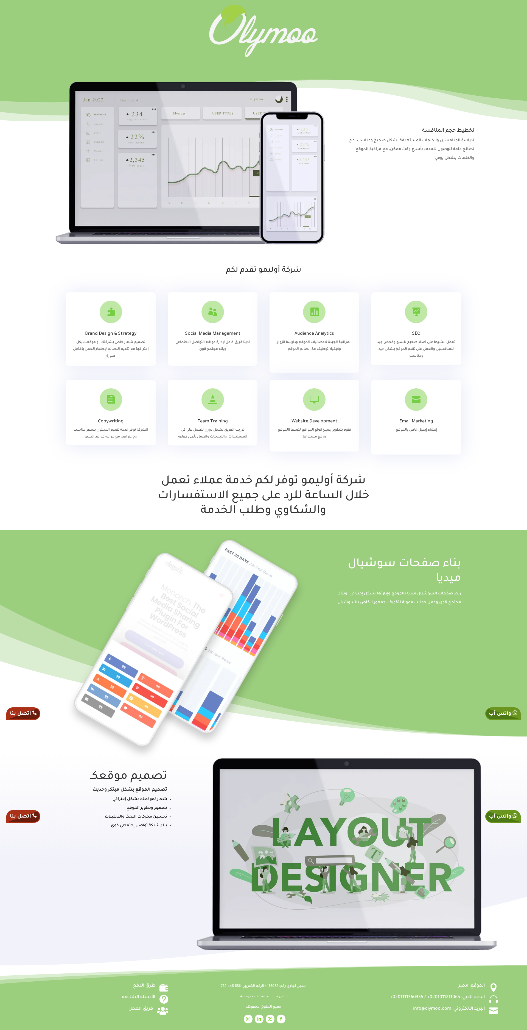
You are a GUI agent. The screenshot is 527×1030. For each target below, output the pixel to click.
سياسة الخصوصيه (255, 997)
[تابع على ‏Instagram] (248, 1019)
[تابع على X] (270, 1019)
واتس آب (500, 714)
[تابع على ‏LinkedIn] (259, 1019)
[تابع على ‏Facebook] (281, 1019)
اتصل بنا (281, 997)
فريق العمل (140, 1008)
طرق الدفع (144, 985)
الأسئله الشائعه (138, 997)
